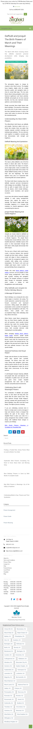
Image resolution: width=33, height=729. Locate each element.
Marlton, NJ (7, 636)
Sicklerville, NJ (8, 703)
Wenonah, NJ (20, 710)
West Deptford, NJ (22, 714)
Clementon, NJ (19, 655)
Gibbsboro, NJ (22, 658)
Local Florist (7, 570)
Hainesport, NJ (22, 669)
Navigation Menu (6, 28)
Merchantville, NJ (21, 677)
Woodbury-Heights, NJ (10, 721)
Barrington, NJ (8, 643)
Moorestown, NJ (21, 629)
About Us (6, 558)
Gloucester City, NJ (21, 662)
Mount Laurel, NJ (9, 684)
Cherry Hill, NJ (8, 629)
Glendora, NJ (8, 662)
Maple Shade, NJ (22, 632)
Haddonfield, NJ (9, 669)
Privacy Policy (7, 562)
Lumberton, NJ (20, 673)
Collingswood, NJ (9, 658)
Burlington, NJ (21, 651)
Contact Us (7, 564)
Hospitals (6, 572)
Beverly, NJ (17, 647)
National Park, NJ (23, 684)
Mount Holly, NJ (8, 632)
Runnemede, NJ (9, 699)
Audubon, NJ (17, 640)
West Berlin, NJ (8, 714)
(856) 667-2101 (10, 544)
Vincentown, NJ (20, 707)
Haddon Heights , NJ (22, 666)
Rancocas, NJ (22, 692)
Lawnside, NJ (8, 673)
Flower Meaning (8, 522)
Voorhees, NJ (8, 710)
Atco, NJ (6, 640)
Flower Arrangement (9, 510)
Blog (5, 574)
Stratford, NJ (20, 703)
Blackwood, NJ (8, 651)
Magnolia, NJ (8, 677)
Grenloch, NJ (8, 666)
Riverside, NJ (8, 695)
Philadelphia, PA (19, 636)
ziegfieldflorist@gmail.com (13, 547)
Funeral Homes (8, 568)
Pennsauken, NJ (9, 692)
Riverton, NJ (19, 695)
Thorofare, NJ (8, 707)
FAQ (5, 566)
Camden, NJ (7, 655)
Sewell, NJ (21, 699)
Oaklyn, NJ (7, 688)
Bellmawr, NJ (20, 643)
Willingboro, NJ (8, 718)
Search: (6, 435)
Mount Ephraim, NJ (9, 681)
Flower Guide (7, 516)
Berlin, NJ (7, 647)
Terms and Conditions (9, 560)
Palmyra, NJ (18, 688)
